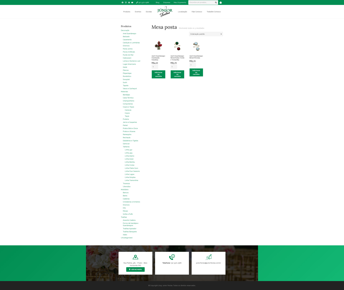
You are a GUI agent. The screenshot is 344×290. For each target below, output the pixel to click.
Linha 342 (128, 150)
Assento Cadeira (129, 220)
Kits (124, 208)
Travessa (126, 183)
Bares (125, 196)
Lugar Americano (129, 64)
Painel (125, 125)
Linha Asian (129, 159)
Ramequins (127, 134)
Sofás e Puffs (128, 214)
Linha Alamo (129, 156)
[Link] (208, 263)
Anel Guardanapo (129, 33)
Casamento (127, 40)
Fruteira (126, 119)
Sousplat (126, 79)
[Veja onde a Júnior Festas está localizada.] (135, 263)
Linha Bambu (130, 162)
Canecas (128, 110)
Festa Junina (127, 49)
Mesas (125, 211)
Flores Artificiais (129, 52)
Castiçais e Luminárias (131, 43)
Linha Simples (130, 177)
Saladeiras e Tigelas (130, 141)
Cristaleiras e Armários (131, 202)
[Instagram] (125, 2)
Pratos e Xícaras (129, 131)
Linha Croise (129, 165)
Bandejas (126, 95)
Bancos (126, 193)
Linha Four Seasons (132, 171)
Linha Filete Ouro (131, 168)
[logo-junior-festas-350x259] (165, 11)
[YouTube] (132, 2)
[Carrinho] (220, 2)
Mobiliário (124, 189)
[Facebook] (122, 2)
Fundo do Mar (128, 55)
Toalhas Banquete (130, 232)
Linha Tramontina (131, 180)
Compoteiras (128, 104)
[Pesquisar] (216, 2)
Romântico (127, 76)
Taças (127, 116)
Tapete (125, 85)
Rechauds (126, 138)
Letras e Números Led (131, 61)
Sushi (125, 82)
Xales (125, 235)
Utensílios (127, 186)
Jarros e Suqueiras (130, 122)
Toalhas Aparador (129, 229)
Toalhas (124, 217)
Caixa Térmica (128, 98)
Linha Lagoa (129, 174)
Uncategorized (126, 238)
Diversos (126, 46)
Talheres (126, 147)
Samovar (126, 144)
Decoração (125, 30)
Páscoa (125, 70)
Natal (125, 67)
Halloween (127, 58)
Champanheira (128, 101)
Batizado (126, 36)
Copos (127, 113)
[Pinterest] (129, 2)
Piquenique (127, 73)
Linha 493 (128, 153)
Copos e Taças (128, 107)
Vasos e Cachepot (130, 88)
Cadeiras (126, 199)
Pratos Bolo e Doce (130, 128)
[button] (131, 12)
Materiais (124, 92)
